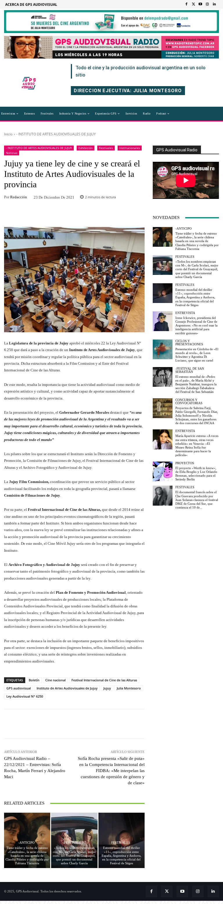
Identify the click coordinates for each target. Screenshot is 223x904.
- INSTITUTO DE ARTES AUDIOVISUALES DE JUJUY (56, 134)
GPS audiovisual (18, 688)
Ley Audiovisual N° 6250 (24, 696)
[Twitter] (193, 4)
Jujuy (107, 688)
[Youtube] (200, 4)
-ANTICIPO (26, 842)
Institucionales (129, 148)
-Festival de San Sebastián (189, 370)
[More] (112, 215)
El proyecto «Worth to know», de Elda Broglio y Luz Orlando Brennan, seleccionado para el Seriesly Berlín (196, 473)
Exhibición (85, 148)
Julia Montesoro (129, 688)
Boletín (34, 680)
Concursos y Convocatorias (188, 401)
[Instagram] (207, 4)
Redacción (18, 197)
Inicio (8, 134)
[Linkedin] (214, 4)
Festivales (106, 148)
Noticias (11, 153)
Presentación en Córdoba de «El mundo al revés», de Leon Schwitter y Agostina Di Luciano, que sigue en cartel (196, 354)
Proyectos (184, 463)
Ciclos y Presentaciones (189, 343)
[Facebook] (186, 4)
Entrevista (185, 313)
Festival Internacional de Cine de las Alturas (104, 680)
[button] (182, 114)
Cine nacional (55, 680)
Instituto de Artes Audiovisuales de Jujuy (67, 688)
